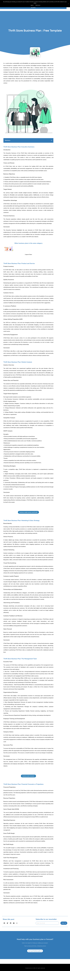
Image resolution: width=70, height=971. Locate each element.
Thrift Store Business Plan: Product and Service (19, 263)
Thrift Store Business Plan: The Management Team (20, 659)
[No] (68, 3)
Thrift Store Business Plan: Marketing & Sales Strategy (21, 520)
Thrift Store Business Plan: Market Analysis (17, 362)
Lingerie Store (28, 254)
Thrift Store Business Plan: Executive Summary (18, 147)
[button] (51, 140)
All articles (33, 7)
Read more (38, 5)
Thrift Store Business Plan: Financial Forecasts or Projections (23, 784)
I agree (31, 5)
